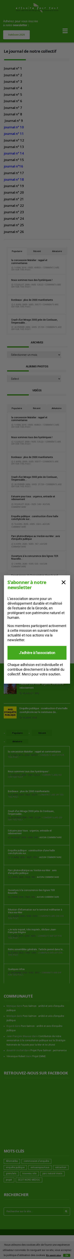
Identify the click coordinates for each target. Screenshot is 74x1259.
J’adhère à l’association (37, 653)
